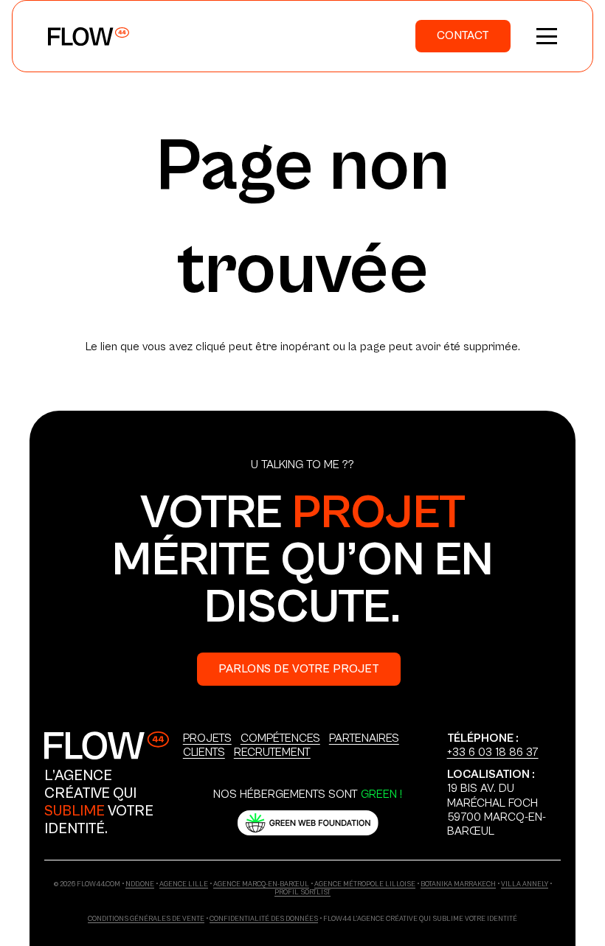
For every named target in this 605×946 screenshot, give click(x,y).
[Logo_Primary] (88, 36)
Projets (207, 738)
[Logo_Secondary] (106, 745)
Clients (204, 752)
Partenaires (364, 738)
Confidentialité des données (264, 919)
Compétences (280, 738)
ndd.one (139, 884)
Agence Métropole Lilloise (364, 884)
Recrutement (272, 752)
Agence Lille (183, 884)
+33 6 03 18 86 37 (493, 752)
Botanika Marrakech (458, 884)
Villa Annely (524, 884)
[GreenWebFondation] (308, 822)
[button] (547, 36)
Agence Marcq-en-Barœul (261, 884)
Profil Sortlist (302, 892)
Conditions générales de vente (146, 919)
